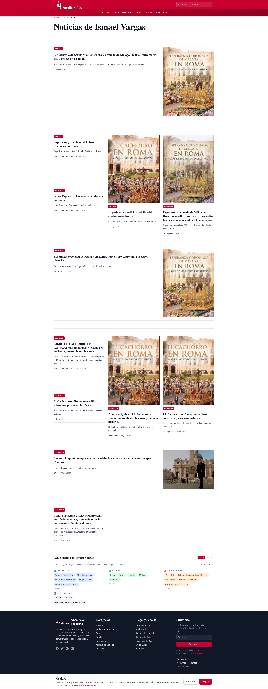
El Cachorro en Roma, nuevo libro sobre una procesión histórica (185, 416)
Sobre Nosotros (143, 625)
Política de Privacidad (146, 633)
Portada (105, 12)
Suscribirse (194, 644)
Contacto (140, 648)
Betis (139, 12)
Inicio (56, 17)
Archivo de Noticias (105, 644)
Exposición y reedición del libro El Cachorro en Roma (75, 144)
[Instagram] (67, 648)
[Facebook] (57, 648)
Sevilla (149, 12)
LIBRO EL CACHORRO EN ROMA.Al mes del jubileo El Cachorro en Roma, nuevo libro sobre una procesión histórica (78, 349)
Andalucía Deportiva (122, 12)
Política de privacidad (195, 653)
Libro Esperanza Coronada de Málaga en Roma (78, 198)
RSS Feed (100, 648)
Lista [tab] (201, 557)
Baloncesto (161, 12)
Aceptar (205, 681)
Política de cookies (87, 685)
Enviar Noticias (183, 666)
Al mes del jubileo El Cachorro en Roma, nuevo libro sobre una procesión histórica (133, 418)
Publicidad (181, 659)
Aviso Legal (141, 644)
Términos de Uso (144, 641)
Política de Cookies (145, 637)
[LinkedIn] (72, 648)
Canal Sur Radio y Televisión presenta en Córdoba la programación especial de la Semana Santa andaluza (78, 519)
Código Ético (142, 629)
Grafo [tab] (209, 557)
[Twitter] (62, 648)
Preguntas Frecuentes (186, 662)
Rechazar (190, 681)
